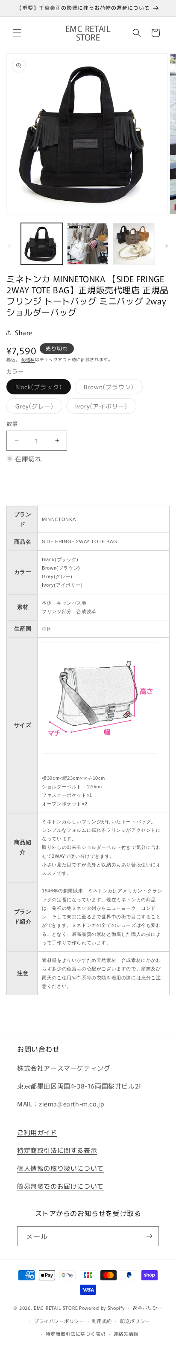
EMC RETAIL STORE (56, 1307)
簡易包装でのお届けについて (60, 1185)
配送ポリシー (135, 1320)
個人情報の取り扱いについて (60, 1168)
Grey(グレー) (37, 407)
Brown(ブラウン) (112, 388)
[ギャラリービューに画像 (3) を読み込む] (134, 244)
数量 (12, 424)
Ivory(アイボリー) (104, 407)
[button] (17, 32)
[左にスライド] (9, 246)
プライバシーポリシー (59, 1320)
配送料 (28, 359)
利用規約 (102, 1320)
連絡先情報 (126, 1333)
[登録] (149, 1236)
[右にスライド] (166, 246)
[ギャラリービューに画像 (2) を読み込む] (88, 244)
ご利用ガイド (37, 1132)
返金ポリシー (147, 1307)
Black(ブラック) (41, 388)
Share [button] (23, 332)
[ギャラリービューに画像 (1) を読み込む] (42, 244)
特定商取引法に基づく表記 (76, 1333)
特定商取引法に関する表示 (57, 1150)
